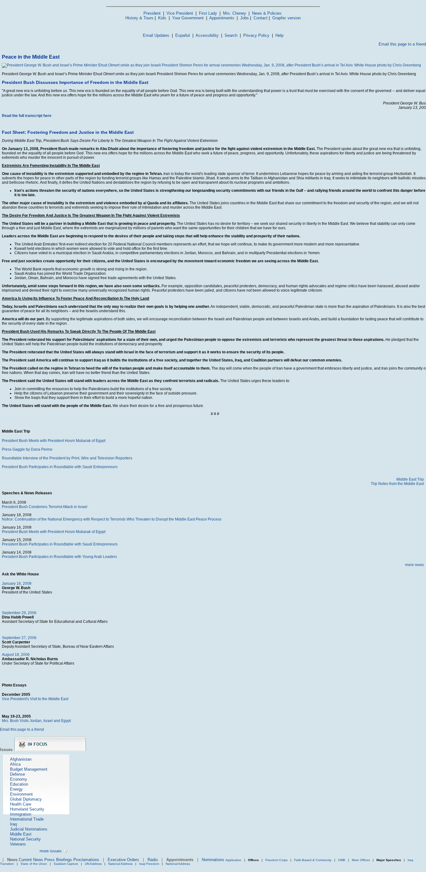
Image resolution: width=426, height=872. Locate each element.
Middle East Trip (410, 479)
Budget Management (28, 769)
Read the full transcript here (26, 116)
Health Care (20, 804)
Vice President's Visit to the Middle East (35, 699)
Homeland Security (27, 809)
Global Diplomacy (26, 799)
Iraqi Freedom (149, 863)
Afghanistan (20, 759)
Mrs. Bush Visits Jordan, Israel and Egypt (36, 721)
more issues (51, 851)
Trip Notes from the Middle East (397, 484)
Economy (18, 779)
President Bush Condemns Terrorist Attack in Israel (44, 507)
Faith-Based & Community (313, 860)
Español (182, 35)
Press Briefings (58, 859)
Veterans (18, 844)
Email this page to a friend (402, 44)
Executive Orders (123, 859)
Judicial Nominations (28, 829)
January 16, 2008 (16, 583)
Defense (17, 774)
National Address (120, 863)
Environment (21, 794)
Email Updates (156, 35)
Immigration (20, 814)
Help (279, 35)
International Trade (27, 819)
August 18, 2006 (16, 654)
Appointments (221, 18)
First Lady (208, 13)
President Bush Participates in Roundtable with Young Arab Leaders (59, 557)
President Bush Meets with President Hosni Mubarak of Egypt (53, 440)
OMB (341, 860)
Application (233, 860)
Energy (16, 789)
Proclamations (86, 859)
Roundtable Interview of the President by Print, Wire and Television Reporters (67, 458)
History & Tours (139, 18)
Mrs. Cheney (234, 13)
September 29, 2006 (19, 613)
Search (231, 35)
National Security (25, 839)
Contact (261, 18)
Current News (31, 859)
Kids (162, 18)
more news (414, 565)
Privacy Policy (256, 35)
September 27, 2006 (19, 638)
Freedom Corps (276, 860)
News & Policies (267, 13)
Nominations (213, 859)
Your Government (188, 18)
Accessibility (207, 35)
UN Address (93, 863)
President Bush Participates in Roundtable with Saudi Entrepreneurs (60, 467)
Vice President (180, 13)
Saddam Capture (66, 863)
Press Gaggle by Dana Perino (27, 449)
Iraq (13, 824)
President (152, 13)
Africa (15, 764)
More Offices (361, 860)
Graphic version (286, 18)
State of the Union (34, 863)
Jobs (244, 18)
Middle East (20, 834)
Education (19, 784)
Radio (153, 859)
